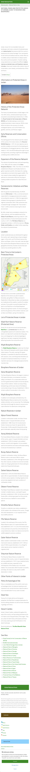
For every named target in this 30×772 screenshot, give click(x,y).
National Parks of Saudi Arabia (11, 662)
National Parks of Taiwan (9, 677)
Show (8, 74)
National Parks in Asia (14, 5)
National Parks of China (9, 666)
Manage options (15, 765)
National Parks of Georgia (10, 651)
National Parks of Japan (9, 668)
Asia (4, 730)
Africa (4, 722)
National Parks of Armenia (10, 649)
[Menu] (28, 2)
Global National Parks (6, 2)
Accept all (15, 761)
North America (6, 725)
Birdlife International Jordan (10, 643)
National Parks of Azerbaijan (10, 653)
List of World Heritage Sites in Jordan (13, 645)
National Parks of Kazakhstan (11, 660)
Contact (2, 748)
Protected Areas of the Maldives (11, 675)
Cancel (15, 769)
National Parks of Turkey (9, 655)
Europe (4, 732)
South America (6, 727)
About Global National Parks (7, 746)
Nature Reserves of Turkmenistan (12, 658)
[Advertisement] (15, 30)
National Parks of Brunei (9, 670)
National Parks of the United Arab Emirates (14, 664)
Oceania (4, 735)
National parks (4, 5)
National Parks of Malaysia (10, 673)
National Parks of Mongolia (10, 647)
